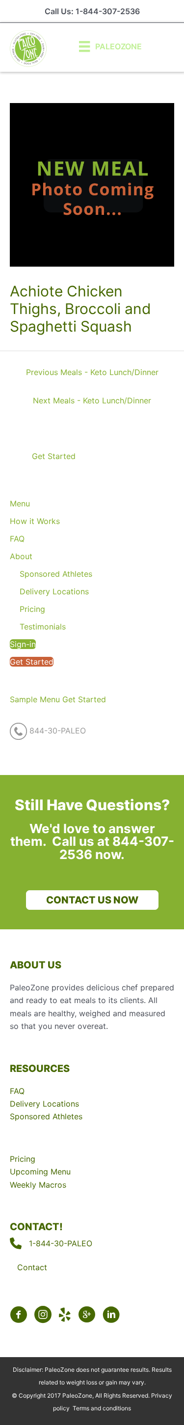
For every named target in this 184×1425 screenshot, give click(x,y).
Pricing (32, 609)
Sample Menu (35, 699)
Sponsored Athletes (56, 574)
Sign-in (23, 644)
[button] (48, 456)
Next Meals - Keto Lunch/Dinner (92, 400)
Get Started (31, 662)
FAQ (17, 539)
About (21, 556)
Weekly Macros (38, 1185)
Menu (20, 503)
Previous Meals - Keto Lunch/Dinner (92, 372)
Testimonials (43, 626)
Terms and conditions (102, 1408)
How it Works (35, 521)
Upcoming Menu (40, 1171)
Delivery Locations (54, 591)
